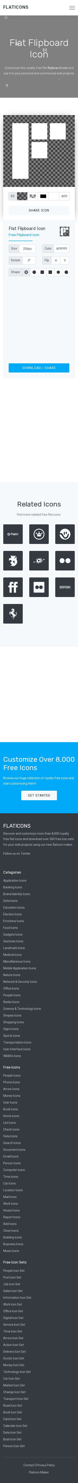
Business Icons (13, 1244)
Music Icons (11, 1251)
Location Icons (13, 1190)
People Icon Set (13, 1270)
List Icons (9, 1122)
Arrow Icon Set (13, 1338)
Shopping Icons (13, 1022)
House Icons (11, 1210)
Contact (28, 1465)
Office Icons (11, 988)
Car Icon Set (11, 1378)
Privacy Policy (45, 1465)
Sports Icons (11, 1035)
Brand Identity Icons (16, 894)
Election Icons (12, 914)
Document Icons (14, 1149)
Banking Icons (12, 887)
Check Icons (11, 1129)
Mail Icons (10, 1197)
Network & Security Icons (20, 981)
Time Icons (10, 1176)
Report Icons (11, 1217)
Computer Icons (14, 1170)
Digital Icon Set (13, 1318)
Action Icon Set (13, 1345)
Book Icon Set (12, 1412)
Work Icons (10, 1203)
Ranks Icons (11, 1002)
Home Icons (11, 1116)
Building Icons (12, 1237)
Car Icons (9, 1183)
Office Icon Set (13, 1311)
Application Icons (14, 880)
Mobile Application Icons (19, 968)
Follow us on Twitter (17, 853)
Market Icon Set (14, 1385)
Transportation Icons (17, 1042)
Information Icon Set (17, 1297)
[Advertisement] (39, 319)
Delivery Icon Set (14, 1351)
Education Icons (14, 907)
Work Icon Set (12, 1304)
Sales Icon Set (13, 1291)
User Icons (10, 1102)
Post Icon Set (12, 1277)
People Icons (12, 995)
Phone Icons (11, 1082)
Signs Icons (11, 1029)
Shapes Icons (12, 1015)
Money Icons (11, 1095)
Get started (39, 795)
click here (59, 182)
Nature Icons (11, 975)
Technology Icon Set (17, 1372)
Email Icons (11, 1156)
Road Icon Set (12, 1405)
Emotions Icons (13, 921)
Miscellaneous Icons (17, 961)
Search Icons (12, 1143)
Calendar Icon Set (15, 1426)
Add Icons (10, 1224)
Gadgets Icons (13, 934)
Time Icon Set (12, 1331)
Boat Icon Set (12, 1439)
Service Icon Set (14, 1324)
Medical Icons (12, 954)
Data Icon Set (12, 1432)
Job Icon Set (11, 1284)
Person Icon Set (14, 1446)
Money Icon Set (13, 1365)
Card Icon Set (12, 1419)
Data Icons (10, 901)
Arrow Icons (11, 1089)
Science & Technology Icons (22, 1008)
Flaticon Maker (39, 1472)
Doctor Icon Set (13, 1358)
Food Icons (10, 927)
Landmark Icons (14, 948)
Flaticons (16, 7)
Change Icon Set (14, 1392)
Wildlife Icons (12, 1056)
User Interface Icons (17, 1049)
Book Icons (10, 1109)
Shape (15, 272)
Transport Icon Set (15, 1399)
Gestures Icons (13, 941)
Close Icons (11, 1230)
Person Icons (12, 1163)
